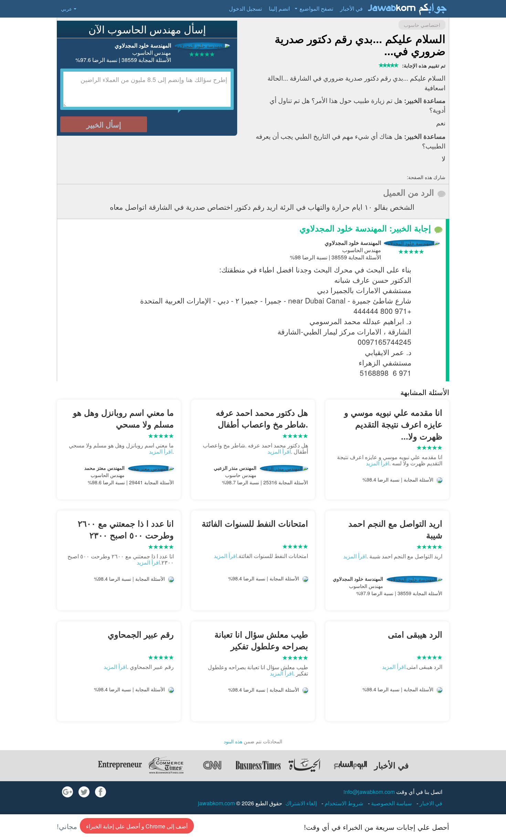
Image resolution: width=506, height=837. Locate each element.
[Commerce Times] (166, 765)
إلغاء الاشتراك (301, 803)
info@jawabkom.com (369, 792)
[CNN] (212, 765)
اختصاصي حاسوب (422, 24)
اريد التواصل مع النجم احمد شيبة (395, 529)
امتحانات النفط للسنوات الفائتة (255, 523)
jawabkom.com (216, 803)
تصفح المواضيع (316, 8)
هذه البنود (233, 741)
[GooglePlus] (67, 791)
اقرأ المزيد (377, 463)
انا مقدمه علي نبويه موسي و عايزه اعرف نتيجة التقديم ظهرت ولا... (393, 424)
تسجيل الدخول (245, 8)
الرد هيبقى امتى (415, 634)
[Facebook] (100, 791)
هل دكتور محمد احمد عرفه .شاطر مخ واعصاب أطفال (262, 418)
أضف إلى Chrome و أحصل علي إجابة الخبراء (137, 826)
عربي (66, 8)
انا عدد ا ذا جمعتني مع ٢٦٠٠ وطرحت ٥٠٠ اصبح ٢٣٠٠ (126, 529)
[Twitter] (83, 791)
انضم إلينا (279, 8)
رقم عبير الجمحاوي (141, 634)
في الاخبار (430, 803)
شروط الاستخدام (343, 803)
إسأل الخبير (103, 124)
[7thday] (350, 765)
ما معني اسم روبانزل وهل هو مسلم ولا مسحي (123, 418)
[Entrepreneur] (119, 765)
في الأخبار (351, 8)
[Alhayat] (304, 765)
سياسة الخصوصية (391, 803)
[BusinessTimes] (258, 765)
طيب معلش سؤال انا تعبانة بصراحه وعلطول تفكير (261, 640)
